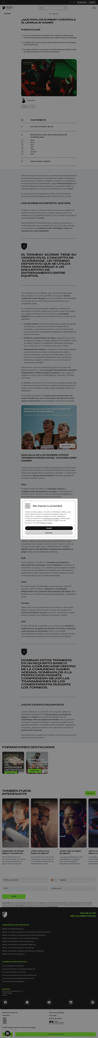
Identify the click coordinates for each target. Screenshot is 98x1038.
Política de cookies (46, 523)
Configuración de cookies (51, 518)
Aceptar (49, 528)
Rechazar (49, 533)
